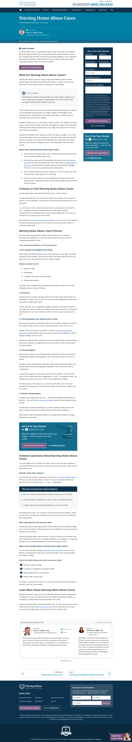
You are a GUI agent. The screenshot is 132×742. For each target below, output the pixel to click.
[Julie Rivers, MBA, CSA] (81, 630)
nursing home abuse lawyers (45, 220)
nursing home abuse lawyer (66, 477)
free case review (45, 607)
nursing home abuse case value (52, 550)
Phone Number (90, 62)
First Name (89, 54)
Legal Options (39, 701)
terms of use (82, 739)
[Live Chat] (120, 736)
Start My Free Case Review (34, 445)
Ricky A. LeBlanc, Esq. (41, 630)
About (101, 1)
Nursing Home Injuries (57, 697)
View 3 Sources (65, 660)
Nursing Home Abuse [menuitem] (32, 10)
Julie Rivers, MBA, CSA (94, 630)
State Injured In (90, 70)
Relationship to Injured (92, 77)
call (58, 445)
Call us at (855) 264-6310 (51, 708)
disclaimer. (98, 739)
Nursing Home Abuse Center (30, 4)
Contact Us (108, 1)
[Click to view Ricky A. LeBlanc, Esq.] (21, 32)
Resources (102, 10)
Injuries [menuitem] (45, 10)
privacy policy (74, 739)
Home (21, 10)
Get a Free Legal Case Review (30, 708)
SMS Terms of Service (105, 108)
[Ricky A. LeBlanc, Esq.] (27, 631)
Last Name (103, 54)
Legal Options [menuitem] (76, 10)
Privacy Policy (94, 111)
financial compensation (46, 400)
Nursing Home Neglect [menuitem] (59, 10)
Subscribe (106, 703)
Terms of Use (104, 111)
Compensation (89, 10)
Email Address (104, 62)
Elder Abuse (38, 697)
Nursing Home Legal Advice (32, 41)
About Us (53, 701)
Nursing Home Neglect (25, 701)
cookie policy (89, 739)
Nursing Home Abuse (25, 697)
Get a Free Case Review (31, 68)
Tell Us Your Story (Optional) (94, 85)
